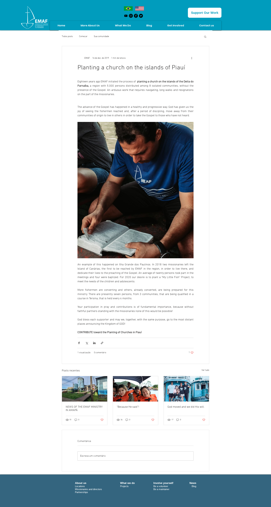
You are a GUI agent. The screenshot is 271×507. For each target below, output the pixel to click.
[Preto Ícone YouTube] (126, 16)
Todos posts (67, 36)
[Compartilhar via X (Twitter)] (86, 342)
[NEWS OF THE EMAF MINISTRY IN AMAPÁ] (84, 389)
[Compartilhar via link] (102, 342)
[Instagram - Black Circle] (131, 16)
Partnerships (82, 492)
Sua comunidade (101, 36)
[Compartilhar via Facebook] (78, 342)
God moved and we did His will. (186, 407)
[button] (205, 36)
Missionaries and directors (88, 489)
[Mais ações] (192, 58)
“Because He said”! (128, 407)
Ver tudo (205, 370)
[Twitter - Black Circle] (141, 16)
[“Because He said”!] (135, 389)
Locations (80, 486)
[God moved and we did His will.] (186, 389)
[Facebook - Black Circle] (136, 16)
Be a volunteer (160, 486)
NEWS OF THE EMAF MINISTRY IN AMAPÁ (84, 408)
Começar (83, 36)
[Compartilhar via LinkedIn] (94, 342)
